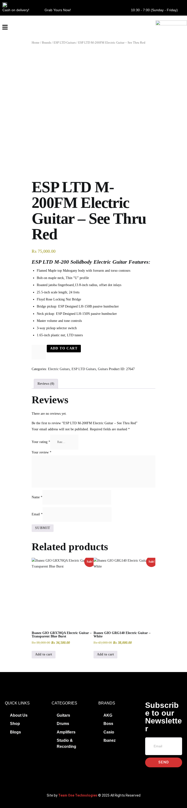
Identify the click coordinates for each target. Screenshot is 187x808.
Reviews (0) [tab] (45, 383)
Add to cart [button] (43, 654)
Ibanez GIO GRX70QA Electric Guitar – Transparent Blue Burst (62, 634)
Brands (46, 42)
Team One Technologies (77, 795)
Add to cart (63, 348)
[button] (5, 27)
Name (37, 497)
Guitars (103, 369)
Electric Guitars (59, 369)
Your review (41, 452)
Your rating (41, 442)
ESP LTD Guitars (65, 42)
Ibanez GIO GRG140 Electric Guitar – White (122, 634)
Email (37, 514)
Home (35, 42)
